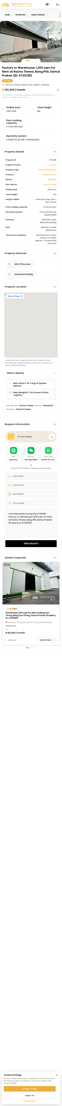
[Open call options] (52, 436)
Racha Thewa (50, 184)
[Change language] (48, 4)
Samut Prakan (38, 15)
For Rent (52, 165)
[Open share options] (57, 90)
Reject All (29, 1095)
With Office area (23, 264)
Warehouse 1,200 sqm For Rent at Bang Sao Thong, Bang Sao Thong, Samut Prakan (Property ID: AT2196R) (31, 615)
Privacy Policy (29, 1101)
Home (7, 15)
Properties (20, 15)
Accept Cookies (29, 1089)
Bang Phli (52, 179)
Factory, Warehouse (47, 170)
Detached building (24, 274)
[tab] (27, 60)
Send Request (31, 543)
